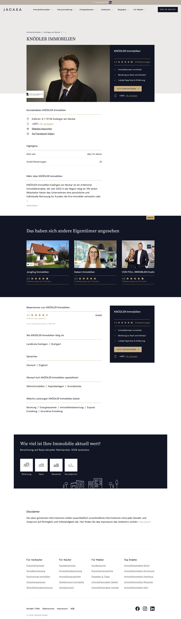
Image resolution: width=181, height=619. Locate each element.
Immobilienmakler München (138, 582)
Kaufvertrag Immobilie (38, 576)
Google (98, 315)
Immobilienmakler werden (105, 587)
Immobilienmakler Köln (136, 587)
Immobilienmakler (34, 32)
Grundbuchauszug (36, 571)
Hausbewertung (67, 565)
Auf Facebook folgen (43, 133)
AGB (72, 608)
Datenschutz (48, 608)
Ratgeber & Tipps (101, 576)
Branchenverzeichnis (102, 571)
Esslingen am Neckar (52, 32)
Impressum (145, 521)
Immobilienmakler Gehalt (105, 582)
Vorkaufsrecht (66, 587)
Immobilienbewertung (70, 571)
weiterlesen (32, 205)
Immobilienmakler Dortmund (139, 571)
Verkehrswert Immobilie (71, 582)
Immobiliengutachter (70, 576)
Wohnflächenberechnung (40, 587)
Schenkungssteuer (36, 582)
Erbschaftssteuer (35, 565)
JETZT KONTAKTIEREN (126, 89)
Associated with (101, 2)
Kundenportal (99, 565)
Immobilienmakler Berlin (137, 565)
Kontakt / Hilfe (33, 608)
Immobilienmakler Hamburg (138, 576)
